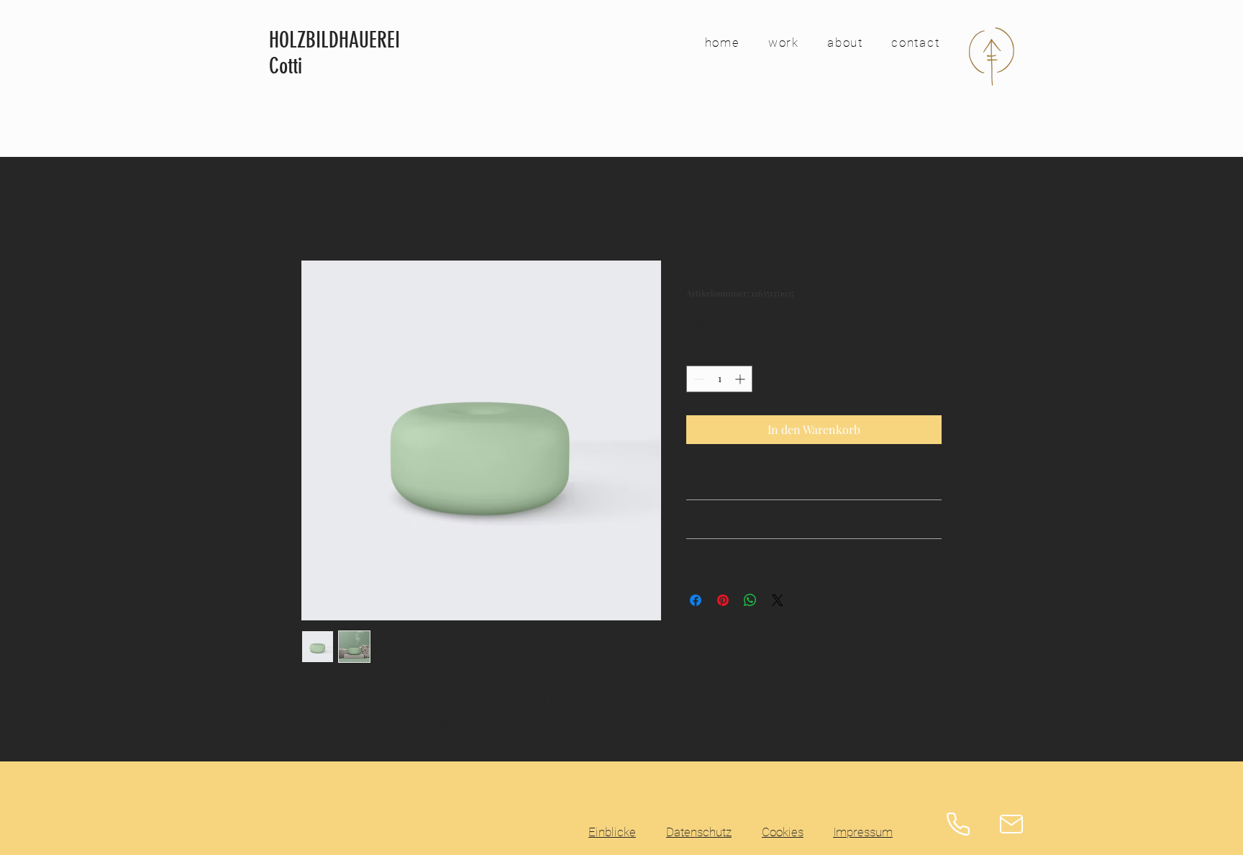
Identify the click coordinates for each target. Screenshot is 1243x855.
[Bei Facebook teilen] (695, 600)
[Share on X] (777, 600)
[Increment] (741, 379)
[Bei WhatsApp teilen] (750, 600)
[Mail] (1011, 824)
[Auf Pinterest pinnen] (723, 600)
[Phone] (958, 824)
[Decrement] (697, 379)
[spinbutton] (719, 379)
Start (314, 208)
